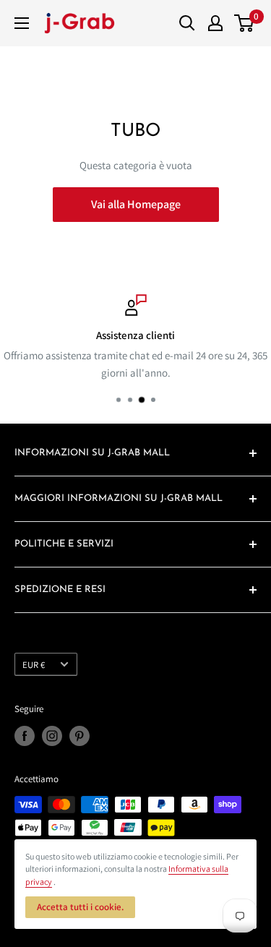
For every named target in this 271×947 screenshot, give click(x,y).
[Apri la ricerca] (187, 23)
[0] (245, 23)
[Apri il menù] (21, 23)
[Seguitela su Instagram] (52, 736)
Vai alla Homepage (136, 204)
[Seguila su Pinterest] (79, 736)
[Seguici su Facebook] (24, 736)
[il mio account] (215, 23)
